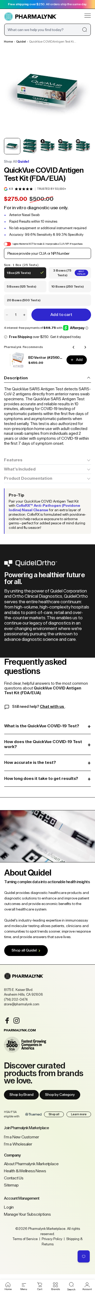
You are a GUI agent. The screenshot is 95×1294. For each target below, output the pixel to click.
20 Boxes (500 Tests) (23, 302)
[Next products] (85, 347)
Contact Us (13, 1178)
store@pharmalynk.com (21, 1004)
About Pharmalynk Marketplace (31, 1164)
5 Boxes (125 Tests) (21, 288)
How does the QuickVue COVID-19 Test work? (47, 744)
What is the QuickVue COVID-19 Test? (47, 726)
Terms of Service (25, 1239)
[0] (39, 1284)
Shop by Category (60, 1095)
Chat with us (52, 707)
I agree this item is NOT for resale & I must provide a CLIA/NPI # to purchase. (47, 244)
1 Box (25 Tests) (18, 275)
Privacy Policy (52, 1239)
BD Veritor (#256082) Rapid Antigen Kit (45, 358)
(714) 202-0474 (16, 999)
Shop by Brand (21, 1095)
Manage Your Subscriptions (27, 1214)
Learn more (79, 1114)
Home (8, 41)
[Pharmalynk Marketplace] (30, 16)
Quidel (21, 41)
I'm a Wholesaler (18, 1144)
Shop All (16, 161)
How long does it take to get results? (47, 778)
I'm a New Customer (21, 1137)
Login (9, 1207)
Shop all (54, 1114)
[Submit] (84, 29)
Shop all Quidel (24, 950)
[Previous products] (73, 347)
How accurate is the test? (47, 762)
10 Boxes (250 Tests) (67, 288)
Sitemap (11, 1185)
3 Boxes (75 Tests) (68, 274)
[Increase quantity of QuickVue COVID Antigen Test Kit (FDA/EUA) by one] (24, 315)
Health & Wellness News (25, 1171)
